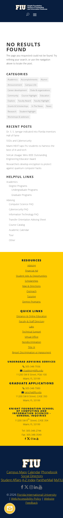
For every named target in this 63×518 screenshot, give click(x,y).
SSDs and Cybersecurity (18, 140)
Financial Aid (31, 270)
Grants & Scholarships (18, 106)
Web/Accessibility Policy (26, 499)
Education (44, 95)
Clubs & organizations (40, 90)
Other (12, 240)
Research (12, 111)
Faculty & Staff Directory (31, 321)
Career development (17, 90)
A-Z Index (28, 480)
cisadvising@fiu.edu (33, 370)
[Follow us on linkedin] (34, 438)
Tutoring (31, 296)
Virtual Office (31, 336)
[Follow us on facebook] (25, 438)
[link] (31, 466)
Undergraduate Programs (24, 189)
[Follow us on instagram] (31, 438)
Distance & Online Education (31, 316)
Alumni (44, 79)
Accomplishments (29, 79)
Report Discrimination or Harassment (31, 352)
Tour (11, 235)
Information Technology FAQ (23, 214)
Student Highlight (27, 111)
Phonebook (49, 472)
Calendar (34, 472)
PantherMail (44, 480)
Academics (13, 79)
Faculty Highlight (41, 100)
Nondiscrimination (31, 342)
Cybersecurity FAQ (18, 209)
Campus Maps (17, 472)
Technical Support (31, 331)
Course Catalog (17, 224)
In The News (37, 106)
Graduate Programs (21, 195)
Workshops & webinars (18, 116)
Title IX (31, 347)
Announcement (15, 84)
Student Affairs (11, 480)
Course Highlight (29, 95)
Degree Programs (18, 185)
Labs (31, 326)
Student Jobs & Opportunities (31, 275)
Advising (10, 200)
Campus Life (30, 84)
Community (13, 95)
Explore (11, 100)
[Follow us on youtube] (37, 438)
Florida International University (36, 495)
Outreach (31, 291)
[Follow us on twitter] (28, 438)
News (48, 106)
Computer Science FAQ (21, 204)
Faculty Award (24, 100)
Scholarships (31, 280)
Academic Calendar (19, 230)
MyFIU (58, 480)
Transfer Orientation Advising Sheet (27, 219)
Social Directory (32, 476)
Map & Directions (31, 286)
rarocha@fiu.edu (33, 392)
